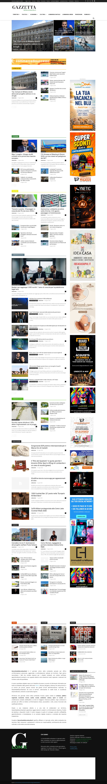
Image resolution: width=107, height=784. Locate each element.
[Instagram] (88, 1)
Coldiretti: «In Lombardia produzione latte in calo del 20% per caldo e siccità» (28, 179)
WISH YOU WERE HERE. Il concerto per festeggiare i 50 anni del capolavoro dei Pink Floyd (82, 638)
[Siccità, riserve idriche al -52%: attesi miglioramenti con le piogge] (24, 411)
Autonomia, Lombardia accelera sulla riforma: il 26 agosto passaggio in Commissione (52, 211)
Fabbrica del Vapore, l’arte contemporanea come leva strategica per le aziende (50, 638)
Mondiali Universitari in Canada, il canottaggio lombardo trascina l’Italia (58, 567)
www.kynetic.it (37, 782)
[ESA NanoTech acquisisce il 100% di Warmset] (20, 303)
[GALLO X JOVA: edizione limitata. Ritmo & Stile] (73, 660)
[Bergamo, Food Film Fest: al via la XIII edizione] (44, 90)
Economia (14, 151)
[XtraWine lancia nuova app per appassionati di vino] (20, 483)
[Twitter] (90, 1)
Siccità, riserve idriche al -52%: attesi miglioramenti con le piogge (24, 423)
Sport (42, 540)
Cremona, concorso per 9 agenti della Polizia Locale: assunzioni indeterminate (57, 74)
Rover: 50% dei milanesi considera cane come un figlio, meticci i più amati (28, 559)
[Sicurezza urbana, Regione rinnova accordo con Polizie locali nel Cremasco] (44, 243)
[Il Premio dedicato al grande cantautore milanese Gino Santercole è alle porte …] (73, 647)
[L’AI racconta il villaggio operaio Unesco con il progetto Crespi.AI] (20, 371)
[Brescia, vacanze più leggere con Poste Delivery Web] (15, 584)
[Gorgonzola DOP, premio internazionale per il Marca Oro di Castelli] (20, 451)
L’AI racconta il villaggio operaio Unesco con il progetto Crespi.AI (44, 366)
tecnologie (31, 782)
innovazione (18, 782)
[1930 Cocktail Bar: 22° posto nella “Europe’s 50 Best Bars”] (20, 498)
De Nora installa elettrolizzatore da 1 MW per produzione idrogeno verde (57, 412)
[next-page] (15, 107)
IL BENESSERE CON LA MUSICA (85, 652)
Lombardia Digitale (16, 284)
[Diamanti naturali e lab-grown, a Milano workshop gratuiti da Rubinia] (15, 647)
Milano (13, 89)
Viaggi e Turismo (15, 540)
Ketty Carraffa (74, 641)
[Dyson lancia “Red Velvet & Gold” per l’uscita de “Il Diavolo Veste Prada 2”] (15, 660)
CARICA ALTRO (82, 715)
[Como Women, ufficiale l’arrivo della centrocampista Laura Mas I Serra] (15, 591)
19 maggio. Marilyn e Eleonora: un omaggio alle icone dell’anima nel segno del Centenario (87, 686)
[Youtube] (94, 1)
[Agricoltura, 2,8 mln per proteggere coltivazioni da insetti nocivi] (15, 235)
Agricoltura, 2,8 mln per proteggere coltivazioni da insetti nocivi (29, 234)
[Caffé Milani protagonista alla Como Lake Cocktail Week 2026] (20, 513)
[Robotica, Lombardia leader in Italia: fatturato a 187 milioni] (20, 384)
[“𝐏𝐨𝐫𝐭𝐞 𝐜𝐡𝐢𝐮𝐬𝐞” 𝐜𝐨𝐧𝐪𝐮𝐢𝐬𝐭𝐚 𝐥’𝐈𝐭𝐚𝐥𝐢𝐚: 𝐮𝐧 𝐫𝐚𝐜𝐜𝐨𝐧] (74, 707)
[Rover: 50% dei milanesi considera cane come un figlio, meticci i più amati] (15, 559)
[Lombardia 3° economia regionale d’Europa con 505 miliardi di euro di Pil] (44, 171)
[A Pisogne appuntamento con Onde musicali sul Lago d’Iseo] (44, 647)
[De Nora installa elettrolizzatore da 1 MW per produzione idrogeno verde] (44, 412)
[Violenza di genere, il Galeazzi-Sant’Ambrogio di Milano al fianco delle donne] (44, 98)
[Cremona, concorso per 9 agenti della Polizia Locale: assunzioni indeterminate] (44, 74)
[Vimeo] (92, 1)
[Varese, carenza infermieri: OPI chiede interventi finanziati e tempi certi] (44, 82)
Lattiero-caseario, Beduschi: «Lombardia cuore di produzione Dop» (28, 242)
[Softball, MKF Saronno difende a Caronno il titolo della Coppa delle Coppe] (15, 576)
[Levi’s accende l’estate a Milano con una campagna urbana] (15, 653)
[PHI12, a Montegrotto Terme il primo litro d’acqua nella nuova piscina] (44, 576)
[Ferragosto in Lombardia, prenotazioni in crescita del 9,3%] (44, 584)
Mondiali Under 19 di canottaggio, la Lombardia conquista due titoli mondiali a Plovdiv (58, 591)
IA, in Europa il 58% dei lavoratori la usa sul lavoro (41, 339)
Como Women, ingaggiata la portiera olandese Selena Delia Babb (52, 545)
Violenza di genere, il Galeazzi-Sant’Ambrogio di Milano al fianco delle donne (58, 97)
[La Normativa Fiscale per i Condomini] (44, 179)
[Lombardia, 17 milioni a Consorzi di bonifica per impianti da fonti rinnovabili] (44, 427)
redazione (15, 49)
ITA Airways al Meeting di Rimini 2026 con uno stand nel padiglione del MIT (53, 156)
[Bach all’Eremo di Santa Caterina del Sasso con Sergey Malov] (44, 653)
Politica (13, 206)
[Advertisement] (65, 7)
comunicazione (25, 782)
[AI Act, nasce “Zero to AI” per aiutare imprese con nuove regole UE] (20, 357)
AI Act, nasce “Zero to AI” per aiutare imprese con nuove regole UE (45, 352)
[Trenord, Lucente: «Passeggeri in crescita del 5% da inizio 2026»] (24, 200)
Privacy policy (73, 747)
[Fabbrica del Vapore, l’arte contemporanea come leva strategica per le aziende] (53, 634)
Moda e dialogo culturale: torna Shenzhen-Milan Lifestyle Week (23, 639)
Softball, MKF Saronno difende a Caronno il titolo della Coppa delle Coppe (29, 575)
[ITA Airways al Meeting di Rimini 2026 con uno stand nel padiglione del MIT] (53, 146)
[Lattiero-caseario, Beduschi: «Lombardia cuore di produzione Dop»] (15, 243)
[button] (93, 18)
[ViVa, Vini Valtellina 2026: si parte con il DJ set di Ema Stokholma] (85, 43)
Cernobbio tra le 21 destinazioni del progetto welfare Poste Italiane (24, 544)
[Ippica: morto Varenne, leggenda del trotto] (15, 568)
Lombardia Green (15, 419)
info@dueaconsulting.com (82, 741)
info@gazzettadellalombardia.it (83, 739)
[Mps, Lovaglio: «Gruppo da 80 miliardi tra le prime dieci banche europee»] (64, 28)
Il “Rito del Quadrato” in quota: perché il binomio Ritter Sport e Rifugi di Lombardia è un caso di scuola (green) (48, 463)
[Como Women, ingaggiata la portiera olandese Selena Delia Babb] (53, 534)
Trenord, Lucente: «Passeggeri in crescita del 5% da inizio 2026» (23, 210)
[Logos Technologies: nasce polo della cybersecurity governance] (20, 317)
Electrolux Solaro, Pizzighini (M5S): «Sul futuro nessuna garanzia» (56, 234)
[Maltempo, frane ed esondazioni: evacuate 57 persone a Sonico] (85, 28)
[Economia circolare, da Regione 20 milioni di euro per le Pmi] (44, 404)
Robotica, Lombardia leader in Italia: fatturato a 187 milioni (43, 379)
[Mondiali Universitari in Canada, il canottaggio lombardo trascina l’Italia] (44, 568)
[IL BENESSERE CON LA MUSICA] (73, 653)
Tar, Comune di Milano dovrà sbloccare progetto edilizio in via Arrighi (23, 94)
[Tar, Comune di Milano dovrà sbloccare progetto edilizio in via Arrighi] (32, 38)
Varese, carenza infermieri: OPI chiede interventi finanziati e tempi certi (57, 82)
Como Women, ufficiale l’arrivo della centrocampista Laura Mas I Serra (29, 591)
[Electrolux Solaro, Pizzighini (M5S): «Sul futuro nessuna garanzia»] (44, 235)
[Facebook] (86, 1)
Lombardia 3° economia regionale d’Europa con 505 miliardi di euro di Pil (56, 171)
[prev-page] (13, 107)
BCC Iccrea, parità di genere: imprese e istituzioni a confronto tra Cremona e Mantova (29, 171)
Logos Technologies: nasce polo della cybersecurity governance (44, 312)
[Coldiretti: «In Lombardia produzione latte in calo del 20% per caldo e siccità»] (15, 179)
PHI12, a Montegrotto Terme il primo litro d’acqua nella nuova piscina (57, 575)
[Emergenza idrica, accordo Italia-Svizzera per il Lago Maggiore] (15, 227)
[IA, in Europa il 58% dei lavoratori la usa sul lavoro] (20, 344)
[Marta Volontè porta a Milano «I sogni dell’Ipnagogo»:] (44, 660)
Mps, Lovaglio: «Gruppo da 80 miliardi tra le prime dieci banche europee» (23, 156)
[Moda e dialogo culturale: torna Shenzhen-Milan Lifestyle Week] (24, 634)
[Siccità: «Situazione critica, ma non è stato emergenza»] (44, 227)
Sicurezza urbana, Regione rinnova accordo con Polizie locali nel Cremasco (58, 242)
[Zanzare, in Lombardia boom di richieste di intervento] (44, 420)
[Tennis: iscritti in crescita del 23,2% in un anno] (44, 559)
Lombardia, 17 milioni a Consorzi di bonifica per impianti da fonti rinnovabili (58, 427)
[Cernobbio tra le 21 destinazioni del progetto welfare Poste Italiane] (64, 43)
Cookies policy (73, 748)
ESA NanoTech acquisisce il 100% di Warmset (40, 298)
